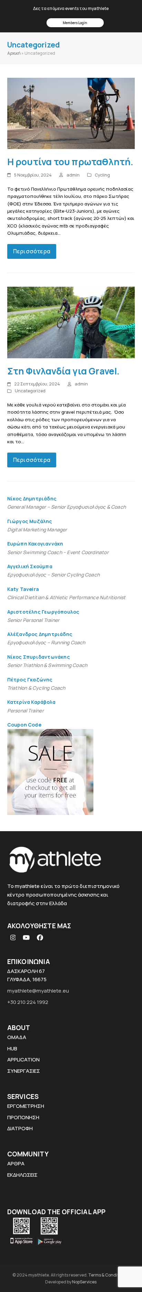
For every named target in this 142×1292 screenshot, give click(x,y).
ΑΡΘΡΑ (15, 1163)
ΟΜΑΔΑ (16, 1037)
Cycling (102, 175)
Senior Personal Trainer (33, 620)
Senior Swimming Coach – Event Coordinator (58, 552)
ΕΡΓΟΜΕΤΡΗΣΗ (25, 1106)
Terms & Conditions (108, 1275)
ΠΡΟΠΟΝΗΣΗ (23, 1117)
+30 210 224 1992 (27, 1002)
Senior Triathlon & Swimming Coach (47, 665)
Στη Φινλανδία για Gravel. (63, 371)
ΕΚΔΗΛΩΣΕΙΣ (22, 1174)
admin (73, 175)
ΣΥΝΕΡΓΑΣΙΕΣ (23, 1070)
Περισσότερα (31, 251)
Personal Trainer (25, 710)
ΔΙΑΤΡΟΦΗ (20, 1128)
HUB (12, 1048)
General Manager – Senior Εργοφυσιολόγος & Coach (66, 507)
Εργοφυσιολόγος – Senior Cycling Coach (53, 574)
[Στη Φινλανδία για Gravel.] (71, 322)
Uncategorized (30, 391)
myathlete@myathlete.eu (38, 990)
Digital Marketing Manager (37, 529)
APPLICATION (23, 1059)
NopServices (84, 1282)
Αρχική (14, 53)
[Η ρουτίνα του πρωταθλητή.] (71, 113)
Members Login (75, 22)
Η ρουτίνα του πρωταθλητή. (70, 162)
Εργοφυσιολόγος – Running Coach (46, 642)
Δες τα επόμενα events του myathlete (71, 8)
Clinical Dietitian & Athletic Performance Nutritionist (66, 597)
